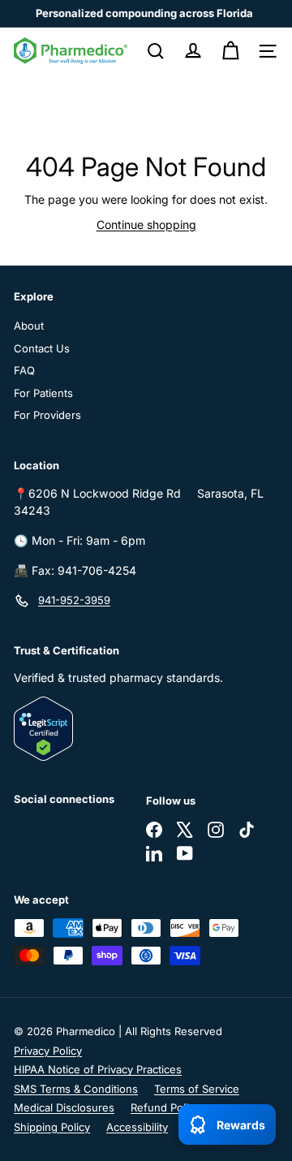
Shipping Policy (52, 1126)
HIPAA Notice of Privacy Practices (98, 1069)
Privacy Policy (48, 1050)
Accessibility (137, 1126)
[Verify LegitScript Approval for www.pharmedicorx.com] (146, 729)
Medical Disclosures (64, 1107)
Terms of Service (196, 1088)
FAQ (24, 370)
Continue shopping (146, 224)
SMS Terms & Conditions (76, 1088)
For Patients (43, 392)
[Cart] (230, 51)
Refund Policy (165, 1107)
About (29, 325)
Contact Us (42, 348)
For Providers (47, 414)
